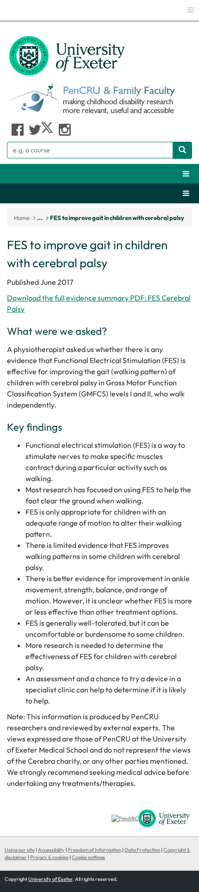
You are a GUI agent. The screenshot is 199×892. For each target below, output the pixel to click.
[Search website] (182, 150)
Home (22, 217)
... (40, 217)
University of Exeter (50, 879)
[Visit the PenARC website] (125, 818)
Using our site (20, 850)
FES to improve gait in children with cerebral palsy (117, 217)
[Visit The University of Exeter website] (164, 818)
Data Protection (142, 850)
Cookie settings (88, 857)
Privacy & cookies (49, 857)
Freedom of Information (94, 850)
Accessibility (51, 850)
